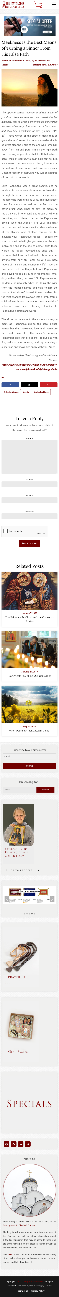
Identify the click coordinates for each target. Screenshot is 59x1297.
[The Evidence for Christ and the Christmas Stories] (29, 590)
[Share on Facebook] (10, 384)
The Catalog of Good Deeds (30, 1281)
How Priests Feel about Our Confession (29, 675)
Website (29, 511)
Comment (29, 438)
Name (29, 479)
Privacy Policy (37, 1291)
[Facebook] (13, 1144)
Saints (26, 392)
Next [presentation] (52, 899)
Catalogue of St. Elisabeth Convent (19, 1225)
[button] (24, 913)
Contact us (23, 1291)
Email (29, 495)
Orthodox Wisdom (11, 392)
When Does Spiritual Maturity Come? (29, 730)
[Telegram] (27, 1144)
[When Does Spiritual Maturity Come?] (29, 703)
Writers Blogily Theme (40, 1285)
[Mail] (20, 1144)
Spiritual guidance (41, 392)
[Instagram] (6, 1144)
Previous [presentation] (7, 899)
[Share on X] (29, 384)
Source (5, 64)
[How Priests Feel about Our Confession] (29, 648)
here (10, 1254)
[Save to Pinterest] (48, 384)
